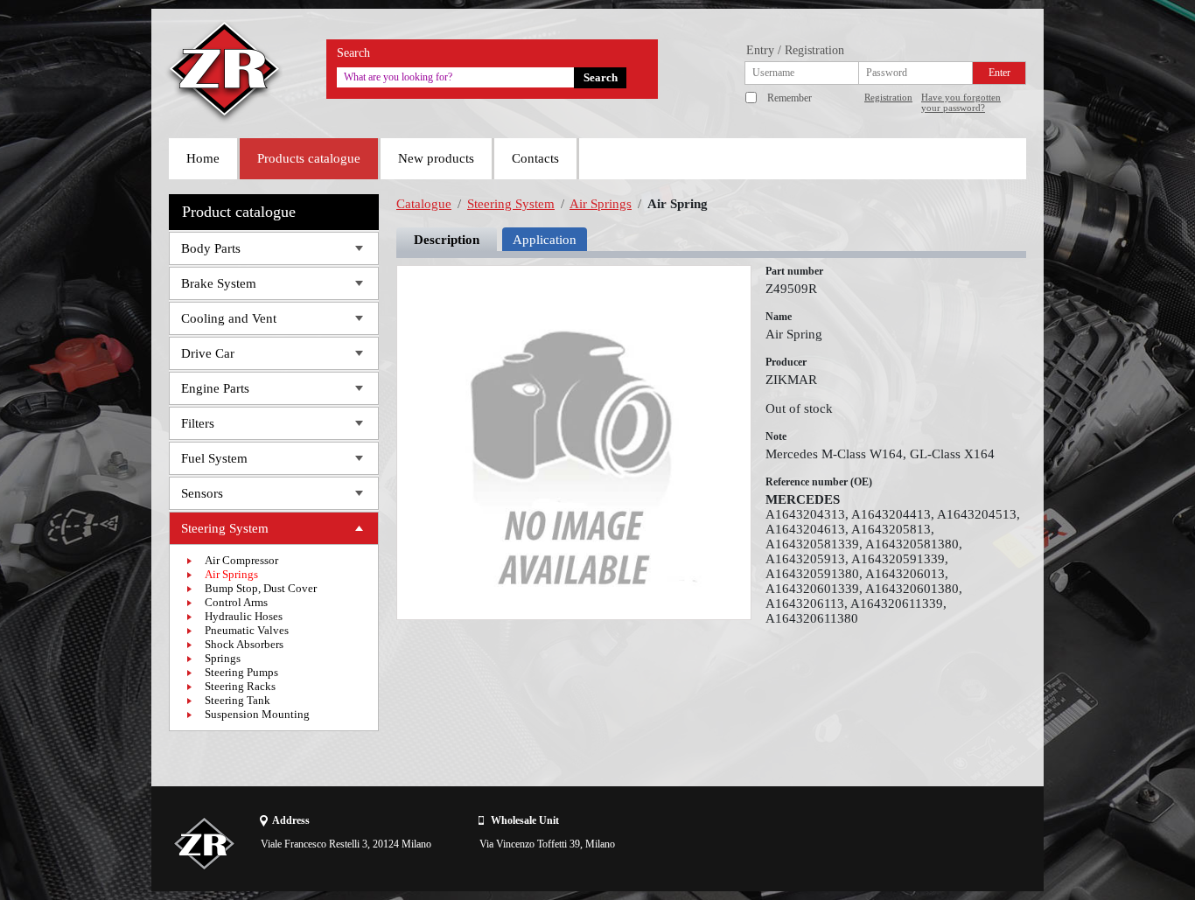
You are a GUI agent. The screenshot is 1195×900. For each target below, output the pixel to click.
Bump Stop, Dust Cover (261, 588)
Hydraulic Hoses (244, 616)
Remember (789, 98)
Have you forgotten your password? (961, 102)
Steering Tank (237, 700)
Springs (223, 658)
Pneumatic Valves (247, 630)
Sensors (202, 493)
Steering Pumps (241, 672)
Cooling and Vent (228, 318)
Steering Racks (240, 686)
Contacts (535, 158)
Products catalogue (308, 158)
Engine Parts (215, 388)
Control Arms (236, 602)
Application (545, 240)
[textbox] (455, 77)
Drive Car (207, 353)
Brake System (218, 283)
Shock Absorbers (244, 644)
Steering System (225, 528)
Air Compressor (241, 560)
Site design (927, 843)
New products (436, 158)
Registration (888, 97)
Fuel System (214, 458)
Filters (197, 423)
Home (203, 158)
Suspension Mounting (257, 714)
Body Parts (211, 248)
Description (446, 240)
